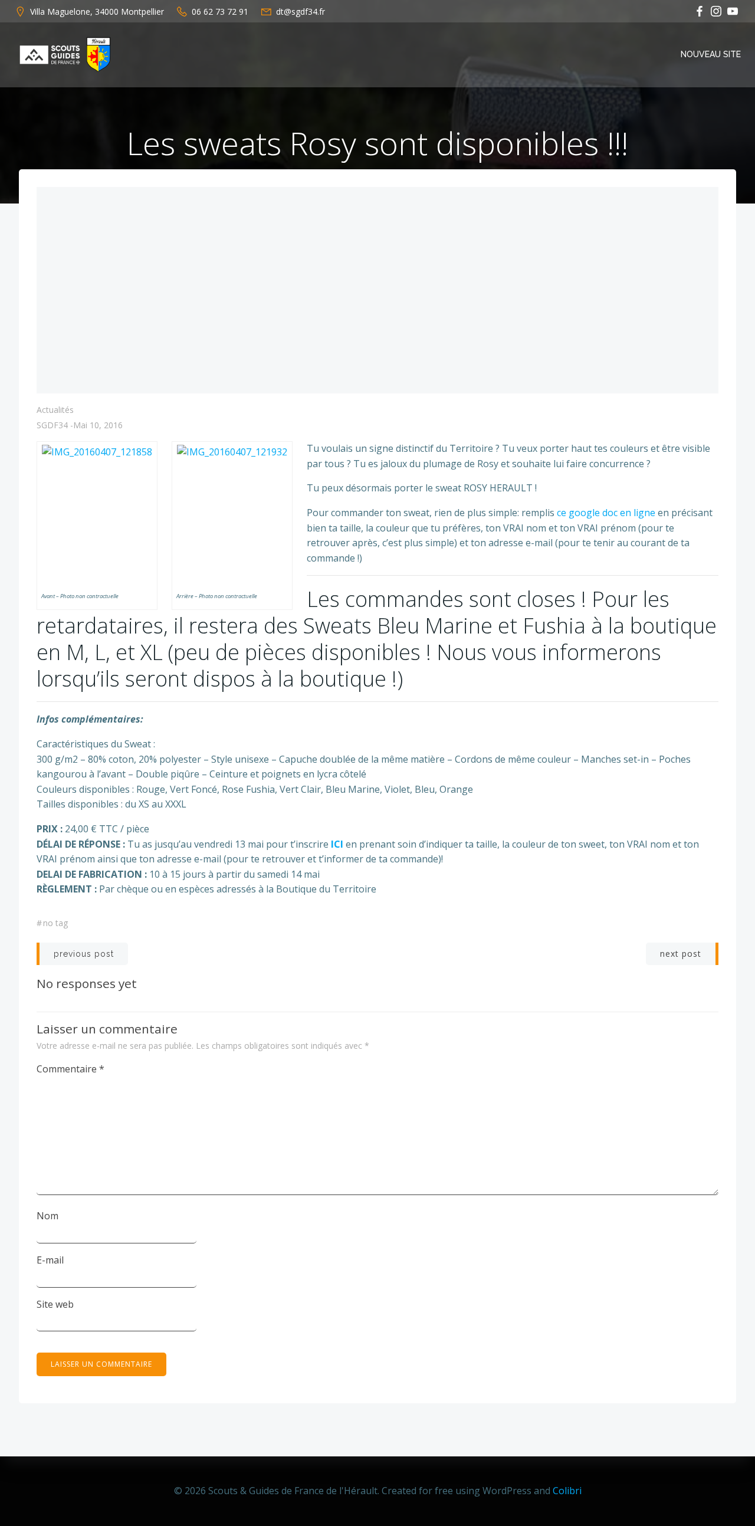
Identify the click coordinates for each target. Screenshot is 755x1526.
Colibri (567, 1490)
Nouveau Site (711, 54)
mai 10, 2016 (98, 425)
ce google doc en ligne (606, 512)
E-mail (50, 1259)
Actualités (55, 409)
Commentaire (70, 1068)
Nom (47, 1215)
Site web (55, 1304)
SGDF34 (52, 425)
